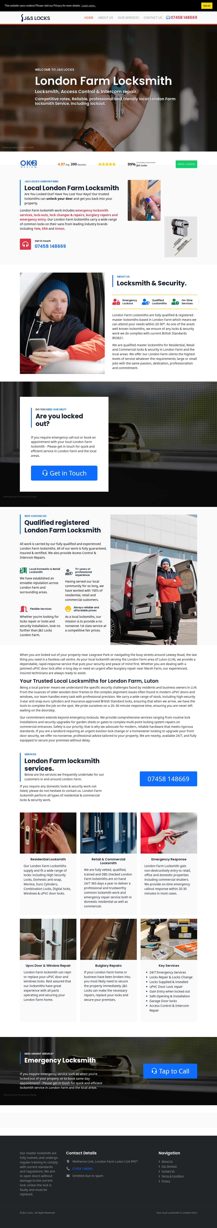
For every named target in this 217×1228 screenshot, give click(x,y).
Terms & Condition (173, 1176)
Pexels (30, 147)
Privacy (166, 1181)
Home (88, 17)
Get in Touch (68, 473)
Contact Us (153, 17)
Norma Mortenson (39, 371)
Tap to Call (174, 1071)
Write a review (186, 164)
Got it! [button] (206, 5)
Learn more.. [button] (89, 5)
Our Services (128, 17)
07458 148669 (184, 17)
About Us (105, 17)
